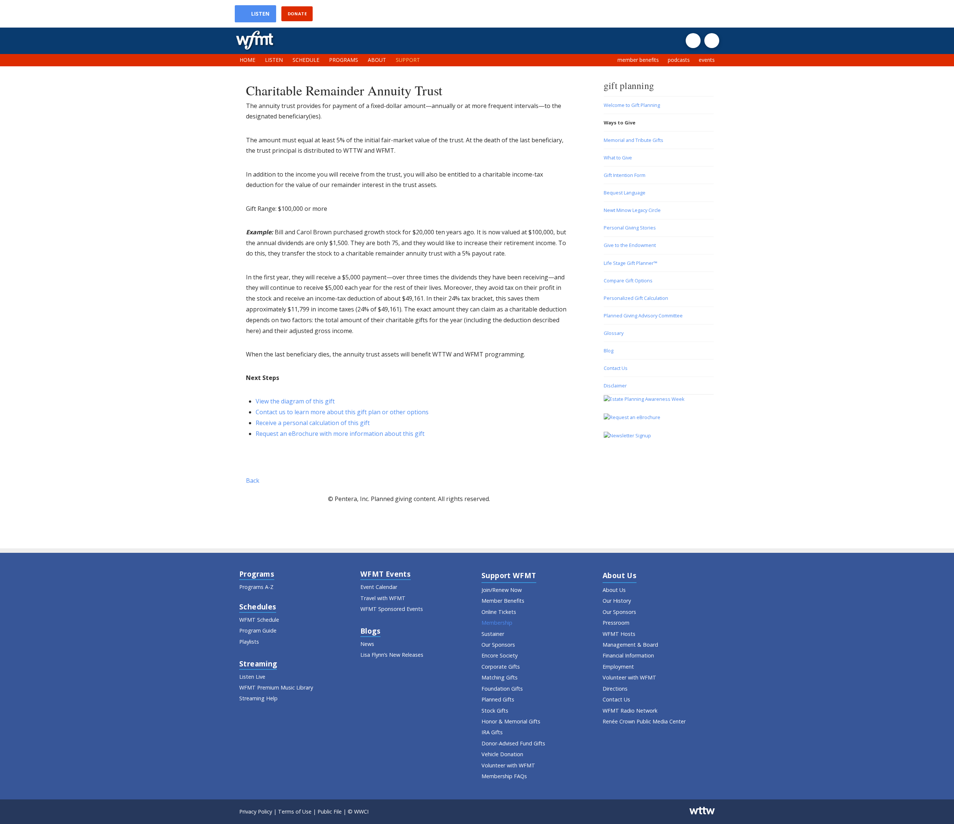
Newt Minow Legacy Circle (632, 210)
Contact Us (616, 368)
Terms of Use (295, 811)
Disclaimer (615, 385)
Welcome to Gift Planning (632, 105)
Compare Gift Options (628, 280)
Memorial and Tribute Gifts (633, 140)
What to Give (618, 157)
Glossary (613, 333)
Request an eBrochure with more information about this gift (340, 434)
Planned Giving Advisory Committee (643, 315)
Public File (330, 811)
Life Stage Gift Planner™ (630, 263)
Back (252, 480)
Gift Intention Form (624, 175)
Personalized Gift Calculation (636, 298)
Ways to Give (619, 122)
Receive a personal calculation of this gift (313, 423)
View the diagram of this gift (295, 401)
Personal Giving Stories (630, 227)
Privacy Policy (255, 811)
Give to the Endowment (630, 245)
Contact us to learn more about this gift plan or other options (342, 412)
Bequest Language (624, 192)
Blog (608, 350)
